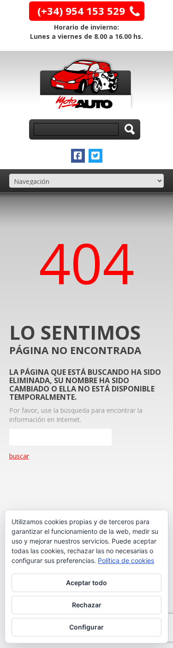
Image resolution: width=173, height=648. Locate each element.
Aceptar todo (86, 583)
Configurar (86, 627)
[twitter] (95, 156)
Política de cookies (126, 560)
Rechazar (86, 605)
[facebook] (78, 156)
